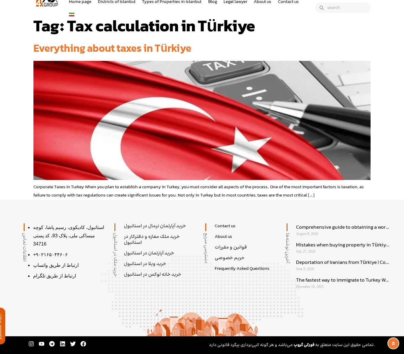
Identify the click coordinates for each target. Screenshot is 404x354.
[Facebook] (83, 344)
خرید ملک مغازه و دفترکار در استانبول (152, 240)
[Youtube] (41, 344)
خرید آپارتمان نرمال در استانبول (155, 226)
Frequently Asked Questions (242, 269)
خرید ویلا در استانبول (145, 264)
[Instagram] (31, 344)
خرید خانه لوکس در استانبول (152, 275)
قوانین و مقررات (231, 248)
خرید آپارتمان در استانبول (149, 253)
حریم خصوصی (230, 258)
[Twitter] (73, 344)
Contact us (225, 226)
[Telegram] (52, 344)
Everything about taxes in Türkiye (112, 49)
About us (223, 237)
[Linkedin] (62, 344)
